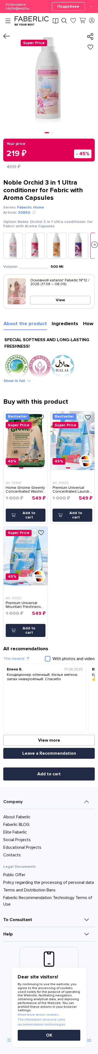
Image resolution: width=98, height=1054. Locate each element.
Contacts (12, 855)
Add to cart (49, 774)
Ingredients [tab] (65, 324)
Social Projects (17, 839)
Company (13, 801)
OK (49, 1035)
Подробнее (68, 6)
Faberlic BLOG (16, 824)
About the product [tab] (25, 324)
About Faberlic (16, 817)
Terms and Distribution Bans (29, 890)
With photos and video (74, 658)
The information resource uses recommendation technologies (42, 1022)
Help (8, 934)
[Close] (91, 6)
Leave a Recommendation (49, 753)
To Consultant (17, 919)
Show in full (14, 380)
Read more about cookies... (39, 1015)
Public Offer (14, 875)
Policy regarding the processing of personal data (48, 882)
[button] (49, 6)
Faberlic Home (30, 207)
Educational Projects (22, 847)
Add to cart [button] (29, 515)
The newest (14, 658)
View (60, 300)
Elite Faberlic (15, 832)
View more (49, 740)
